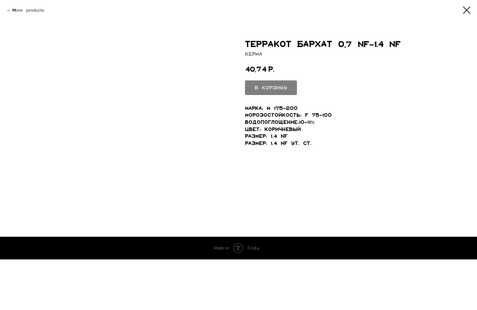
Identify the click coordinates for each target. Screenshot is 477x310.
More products (28, 9)
